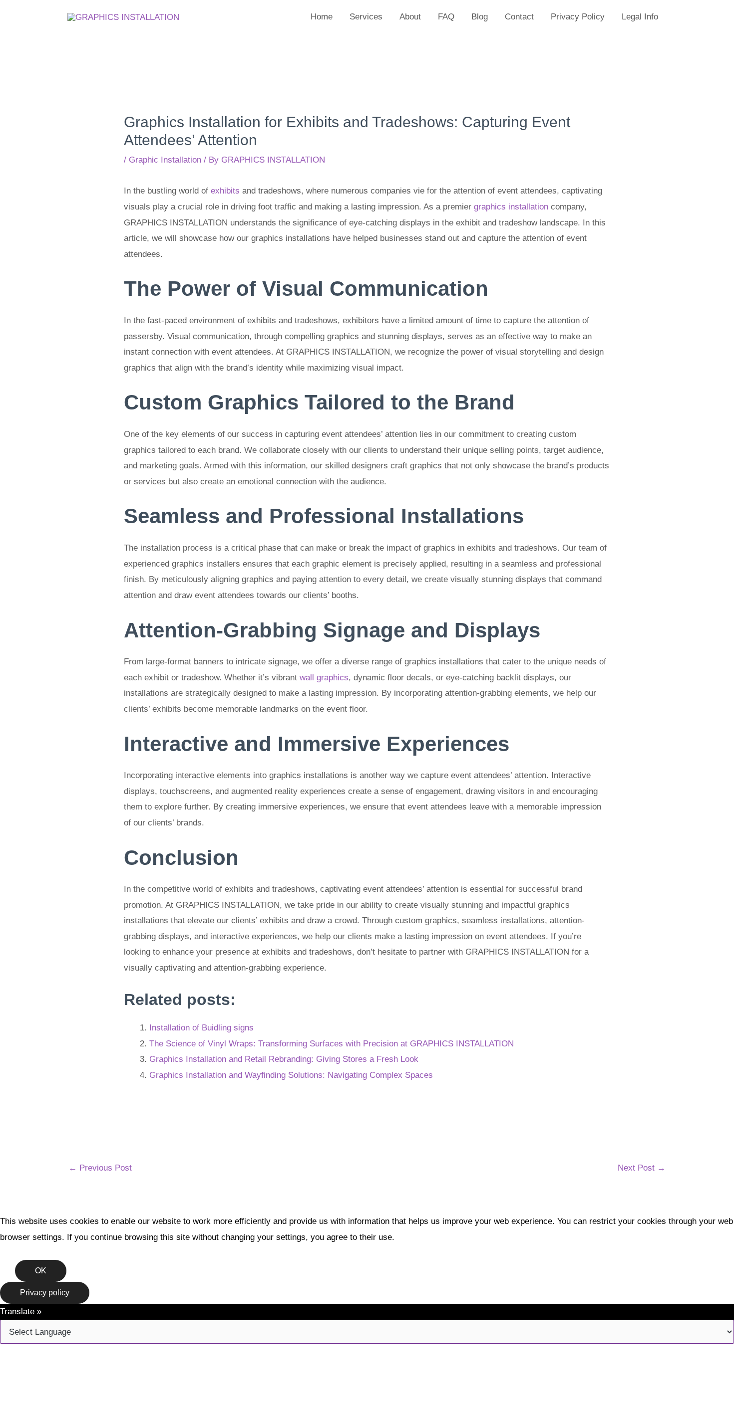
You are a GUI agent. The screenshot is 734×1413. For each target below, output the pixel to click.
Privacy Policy (578, 16)
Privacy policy (44, 1292)
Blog (479, 16)
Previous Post (100, 1168)
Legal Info (640, 16)
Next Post (642, 1168)
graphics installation (511, 206)
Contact (519, 16)
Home (322, 16)
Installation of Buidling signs (201, 1027)
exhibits (225, 191)
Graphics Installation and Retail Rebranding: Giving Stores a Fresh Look (283, 1059)
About (410, 16)
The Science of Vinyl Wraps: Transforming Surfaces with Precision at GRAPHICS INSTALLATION (331, 1043)
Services (366, 16)
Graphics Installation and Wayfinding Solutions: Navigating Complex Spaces (291, 1075)
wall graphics (324, 677)
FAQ (446, 16)
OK (40, 1270)
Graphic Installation (165, 160)
